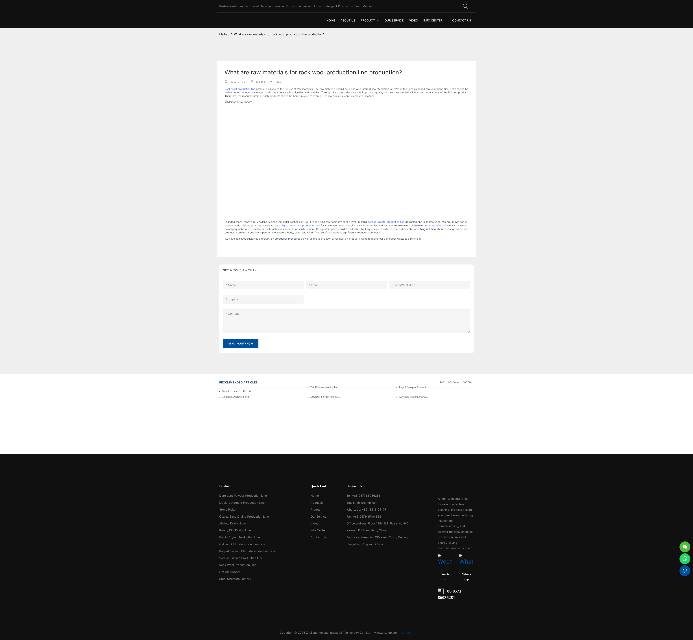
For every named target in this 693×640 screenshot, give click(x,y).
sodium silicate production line (386, 221)
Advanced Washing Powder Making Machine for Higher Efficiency (414, 396)
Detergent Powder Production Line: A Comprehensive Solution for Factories (325, 396)
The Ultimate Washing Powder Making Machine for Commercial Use (325, 387)
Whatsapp (466, 576)
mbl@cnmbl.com (367, 502)
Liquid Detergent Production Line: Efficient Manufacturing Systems (414, 387)
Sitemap (407, 632)
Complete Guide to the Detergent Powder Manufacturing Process (238, 391)
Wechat (445, 576)
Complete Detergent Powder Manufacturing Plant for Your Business (237, 396)
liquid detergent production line (301, 225)
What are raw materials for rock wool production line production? (279, 34)
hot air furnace (432, 225)
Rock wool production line (240, 88)
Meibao (224, 34)
